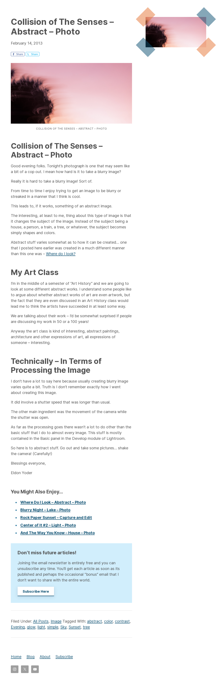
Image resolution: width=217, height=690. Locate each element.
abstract (94, 621)
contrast (122, 621)
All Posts (41, 621)
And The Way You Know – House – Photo (57, 533)
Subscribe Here (36, 591)
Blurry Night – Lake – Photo (45, 510)
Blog (30, 656)
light (41, 627)
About (45, 656)
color (108, 621)
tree (86, 627)
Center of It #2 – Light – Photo (48, 525)
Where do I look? (60, 253)
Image (56, 621)
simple (52, 627)
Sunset (75, 627)
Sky (63, 627)
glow (31, 627)
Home (16, 656)
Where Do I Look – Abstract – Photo (53, 502)
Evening (18, 627)
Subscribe (64, 656)
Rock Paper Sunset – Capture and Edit (56, 517)
